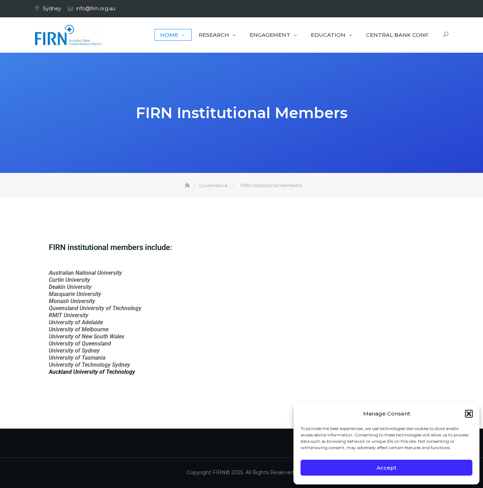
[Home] (188, 185)
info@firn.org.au (95, 8)
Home (169, 34)
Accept (386, 467)
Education (328, 34)
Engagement (270, 34)
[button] (468, 413)
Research (214, 34)
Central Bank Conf (397, 34)
